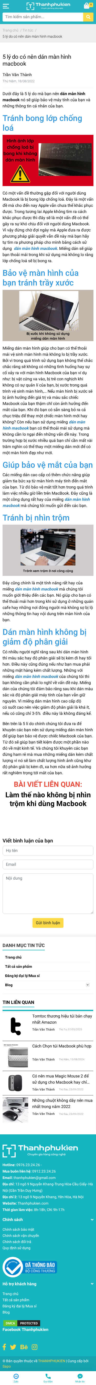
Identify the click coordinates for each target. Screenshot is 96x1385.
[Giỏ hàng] (87, 6)
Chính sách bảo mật (18, 1229)
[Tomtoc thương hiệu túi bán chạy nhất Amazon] (15, 1026)
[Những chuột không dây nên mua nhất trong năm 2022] (15, 1109)
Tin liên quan (18, 1002)
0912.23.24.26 (44, 1171)
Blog (9, 985)
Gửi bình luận (48, 922)
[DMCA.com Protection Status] (22, 1322)
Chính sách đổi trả (17, 1242)
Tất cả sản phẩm (18, 966)
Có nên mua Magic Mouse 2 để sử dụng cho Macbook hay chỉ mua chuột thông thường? (60, 1082)
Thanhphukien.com (33, 1203)
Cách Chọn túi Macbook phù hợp (61, 1046)
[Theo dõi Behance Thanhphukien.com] (24, 1347)
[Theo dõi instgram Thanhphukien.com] (34, 1347)
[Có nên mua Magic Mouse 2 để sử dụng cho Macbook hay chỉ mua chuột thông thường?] (15, 1083)
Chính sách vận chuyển (21, 1236)
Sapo (7, 1366)
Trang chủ (13, 957)
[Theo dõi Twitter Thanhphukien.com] (13, 1347)
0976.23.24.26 (28, 1165)
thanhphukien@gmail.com (35, 1178)
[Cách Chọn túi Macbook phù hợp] (15, 1056)
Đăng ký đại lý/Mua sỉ (22, 976)
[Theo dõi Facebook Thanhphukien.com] (4, 1347)
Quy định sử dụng (16, 1248)
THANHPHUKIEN (51, 1361)
